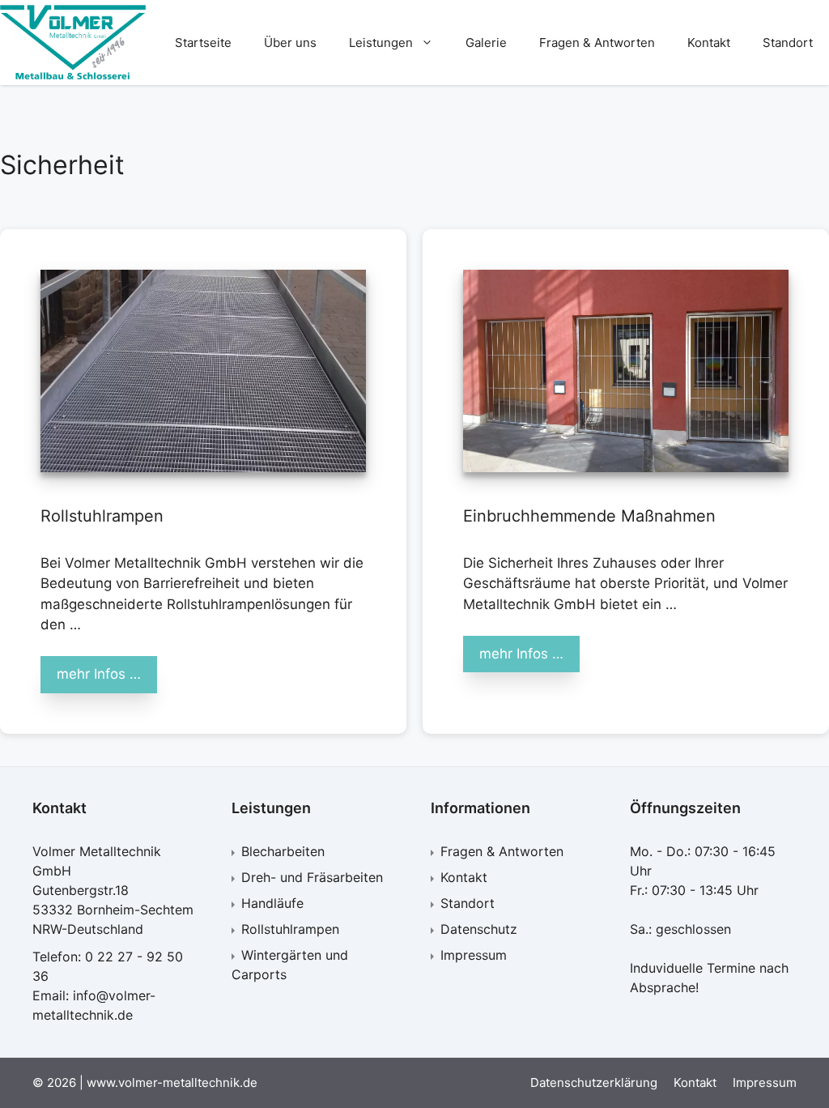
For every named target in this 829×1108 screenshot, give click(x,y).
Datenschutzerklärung (593, 1082)
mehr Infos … (99, 674)
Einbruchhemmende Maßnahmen (589, 516)
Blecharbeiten (283, 851)
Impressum (473, 955)
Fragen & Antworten (597, 42)
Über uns (290, 42)
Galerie (486, 42)
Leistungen (381, 42)
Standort (788, 42)
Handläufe (272, 903)
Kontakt (708, 42)
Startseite (203, 42)
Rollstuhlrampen (102, 516)
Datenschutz (478, 929)
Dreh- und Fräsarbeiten (312, 877)
